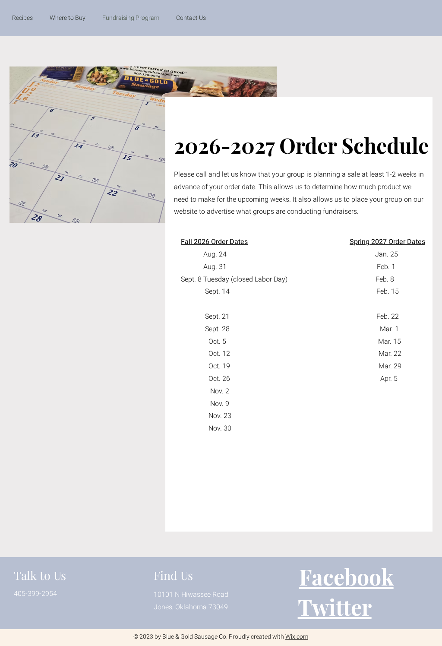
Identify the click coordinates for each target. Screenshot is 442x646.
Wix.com (296, 636)
